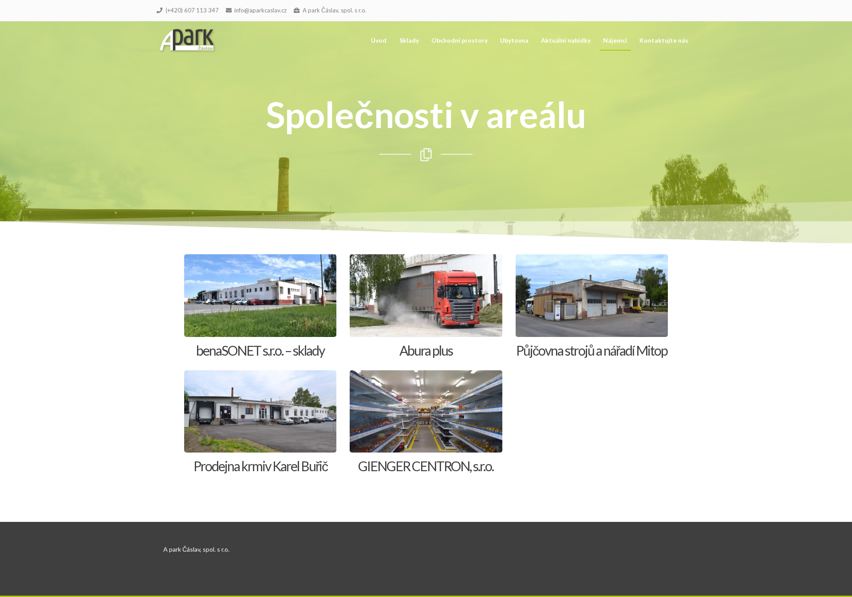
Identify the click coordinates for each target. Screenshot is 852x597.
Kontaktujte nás (663, 40)
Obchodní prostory (459, 40)
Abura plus (426, 350)
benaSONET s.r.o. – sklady (260, 350)
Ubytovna (514, 40)
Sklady (409, 40)
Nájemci (615, 40)
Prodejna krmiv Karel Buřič (260, 466)
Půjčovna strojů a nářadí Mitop (591, 350)
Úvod (379, 40)
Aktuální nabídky (566, 40)
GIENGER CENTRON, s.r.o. (425, 466)
